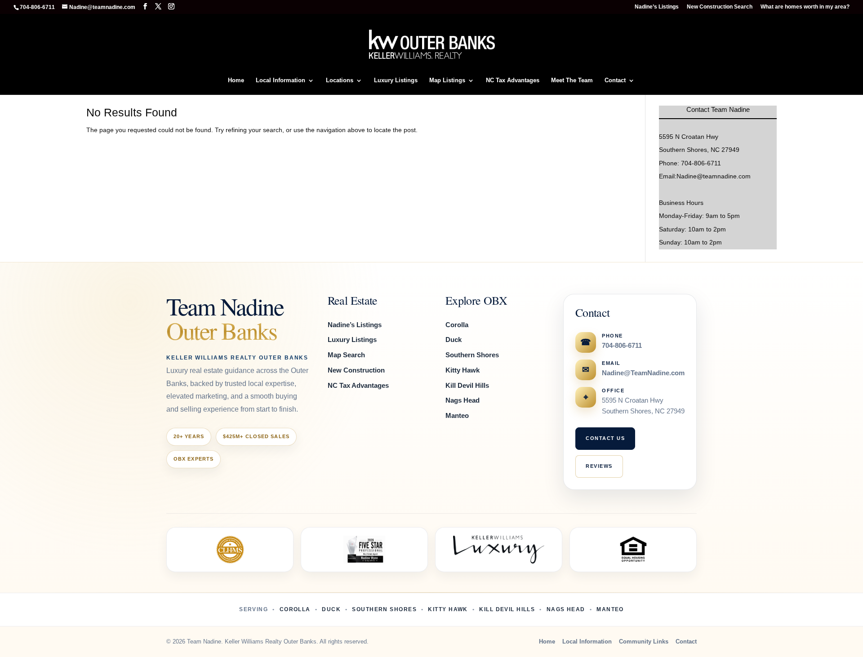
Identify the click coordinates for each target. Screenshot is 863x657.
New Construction (356, 370)
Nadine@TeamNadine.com (643, 373)
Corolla (456, 324)
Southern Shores (472, 355)
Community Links (643, 641)
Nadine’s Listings (657, 7)
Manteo (457, 415)
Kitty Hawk (462, 370)
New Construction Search (719, 7)
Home (236, 80)
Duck (453, 339)
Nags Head (462, 400)
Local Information (280, 80)
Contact (615, 80)
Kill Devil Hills (467, 385)
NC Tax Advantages (512, 80)
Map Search (346, 355)
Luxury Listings (396, 80)
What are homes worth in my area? (805, 7)
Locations (339, 80)
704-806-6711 (622, 345)
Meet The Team (572, 80)
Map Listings (447, 80)
